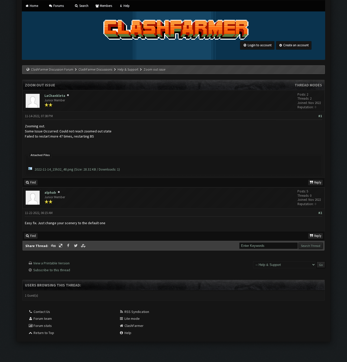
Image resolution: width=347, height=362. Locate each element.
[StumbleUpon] (84, 246)
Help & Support (128, 69)
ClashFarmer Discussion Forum (52, 69)
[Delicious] (61, 246)
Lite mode (132, 318)
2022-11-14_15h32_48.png (54, 169)
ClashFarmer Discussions (95, 69)
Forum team (42, 318)
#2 (320, 213)
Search (83, 6)
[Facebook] (69, 246)
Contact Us (41, 311)
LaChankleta (54, 95)
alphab (50, 192)
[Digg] (54, 246)
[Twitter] (76, 246)
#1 (320, 116)
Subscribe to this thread (51, 270)
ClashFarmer (134, 325)
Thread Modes (308, 85)
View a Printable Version (51, 263)
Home (33, 6)
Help (126, 6)
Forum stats (42, 325)
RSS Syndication (136, 311)
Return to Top (43, 332)
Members (105, 6)
